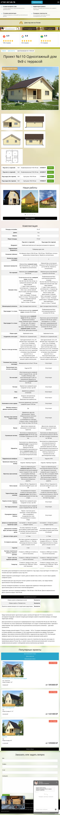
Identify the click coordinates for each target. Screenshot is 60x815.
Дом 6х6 (4, 736)
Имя (3, 758)
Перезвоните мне (37, 2)
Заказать (50, 167)
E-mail (3, 770)
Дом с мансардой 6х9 (8, 707)
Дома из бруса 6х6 (30, 656)
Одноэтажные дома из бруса (30, 653)
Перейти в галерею (29, 218)
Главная (4, 50)
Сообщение (5, 776)
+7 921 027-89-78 (8, 2)
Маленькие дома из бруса (30, 658)
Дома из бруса (11, 50)
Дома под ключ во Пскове (32, 23)
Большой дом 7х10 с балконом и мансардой (14, 678)
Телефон (4, 764)
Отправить (6, 795)
